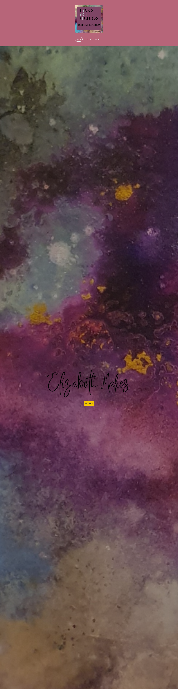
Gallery (87, 39)
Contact (97, 39)
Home (78, 39)
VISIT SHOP (89, 403)
